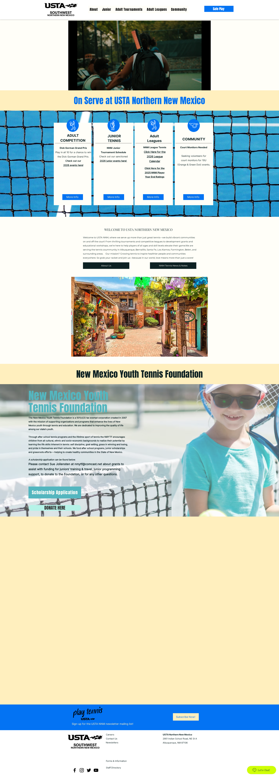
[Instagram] (82, 760)
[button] (156, 9)
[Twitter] (89, 760)
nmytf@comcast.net (88, 464)
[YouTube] (96, 760)
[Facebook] (74, 760)
